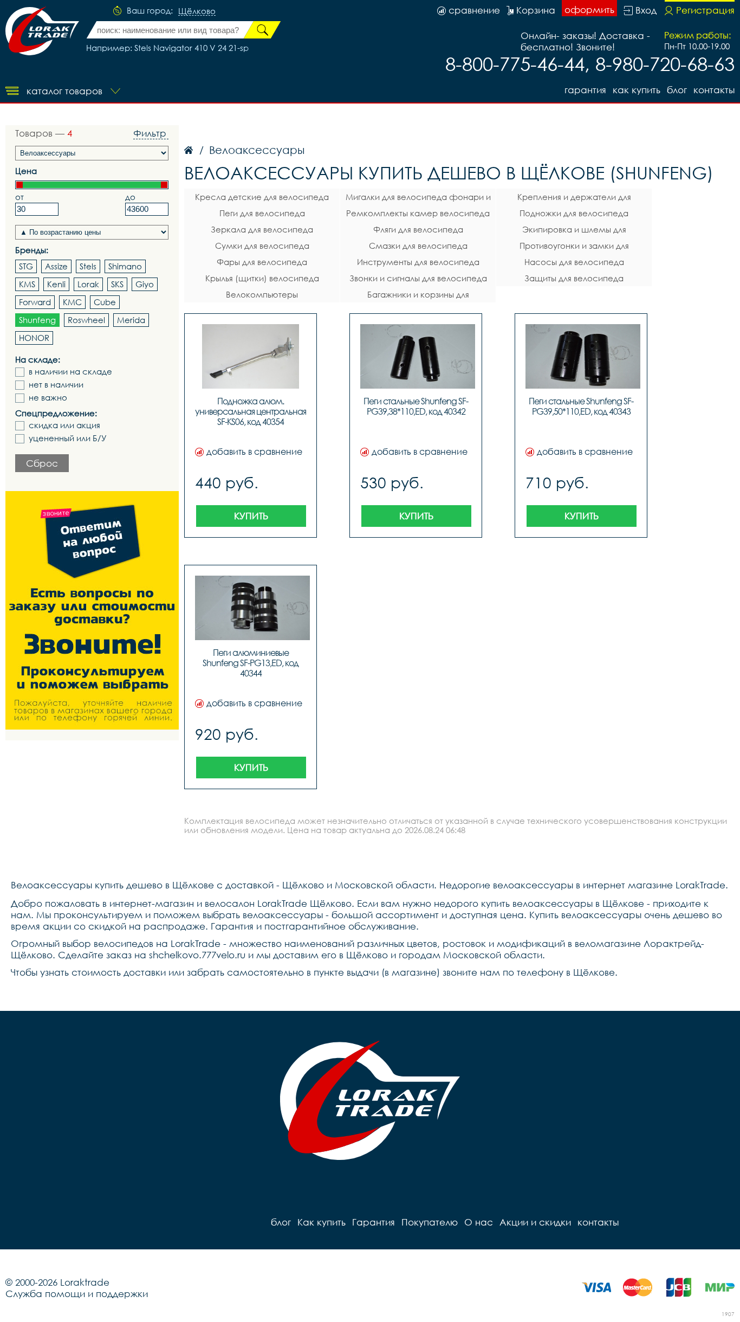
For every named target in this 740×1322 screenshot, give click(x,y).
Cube (105, 302)
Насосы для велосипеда (574, 262)
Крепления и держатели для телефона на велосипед (574, 198)
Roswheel (86, 320)
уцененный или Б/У (68, 438)
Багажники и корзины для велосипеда (418, 295)
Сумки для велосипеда (262, 245)
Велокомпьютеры (262, 294)
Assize (56, 266)
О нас (478, 1222)
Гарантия (585, 89)
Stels (88, 266)
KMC (72, 302)
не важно (48, 398)
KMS (27, 284)
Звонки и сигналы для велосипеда (418, 278)
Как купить (636, 89)
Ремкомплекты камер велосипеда (418, 213)
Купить (251, 515)
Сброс (42, 463)
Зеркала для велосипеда (262, 229)
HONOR (34, 338)
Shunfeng (37, 320)
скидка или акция (64, 425)
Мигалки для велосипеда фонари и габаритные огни (418, 198)
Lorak (88, 284)
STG (26, 266)
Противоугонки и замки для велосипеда (574, 247)
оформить (589, 9)
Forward (35, 302)
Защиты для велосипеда (574, 278)
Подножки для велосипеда (574, 213)
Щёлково (197, 11)
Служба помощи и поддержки (76, 1293)
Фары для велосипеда (262, 262)
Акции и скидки (535, 1222)
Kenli (56, 284)
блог (677, 89)
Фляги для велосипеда (418, 229)
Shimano (125, 266)
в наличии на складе (70, 371)
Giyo (144, 284)
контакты (714, 89)
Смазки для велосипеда (418, 245)
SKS (117, 284)
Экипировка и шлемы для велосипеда (574, 230)
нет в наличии (56, 385)
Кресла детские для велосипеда (262, 197)
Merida (131, 320)
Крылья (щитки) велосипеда (262, 278)
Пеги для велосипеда (262, 213)
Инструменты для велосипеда (418, 262)
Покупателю (429, 1222)
